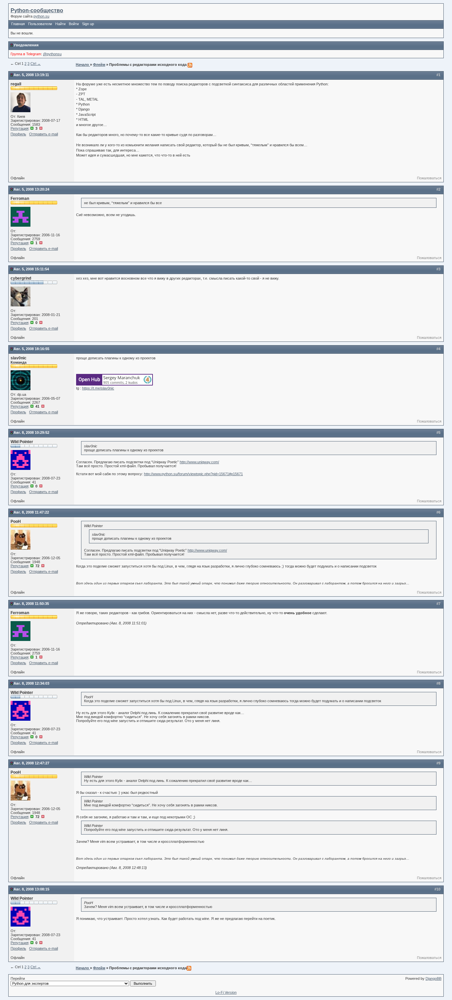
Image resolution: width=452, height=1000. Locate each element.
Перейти (18, 978)
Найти (60, 24)
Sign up (88, 24)
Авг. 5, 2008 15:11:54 (31, 269)
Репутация (19, 128)
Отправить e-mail (43, 134)
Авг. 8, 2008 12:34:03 (31, 683)
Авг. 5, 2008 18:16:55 (31, 349)
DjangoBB (433, 978)
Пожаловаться (429, 178)
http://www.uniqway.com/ (199, 462)
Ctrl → (35, 64)
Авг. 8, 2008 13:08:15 (31, 889)
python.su (41, 16)
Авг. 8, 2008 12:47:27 (31, 763)
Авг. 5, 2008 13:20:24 (31, 189)
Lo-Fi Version (226, 992)
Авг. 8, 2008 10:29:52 (31, 432)
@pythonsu (52, 54)
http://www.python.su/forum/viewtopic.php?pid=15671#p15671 (193, 474)
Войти (74, 24)
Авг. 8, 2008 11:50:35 (31, 604)
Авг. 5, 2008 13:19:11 (31, 75)
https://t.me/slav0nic (98, 388)
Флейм (99, 65)
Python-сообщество (37, 10)
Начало (83, 65)
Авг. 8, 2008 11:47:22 (31, 512)
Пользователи (40, 24)
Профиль (18, 134)
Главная (18, 24)
